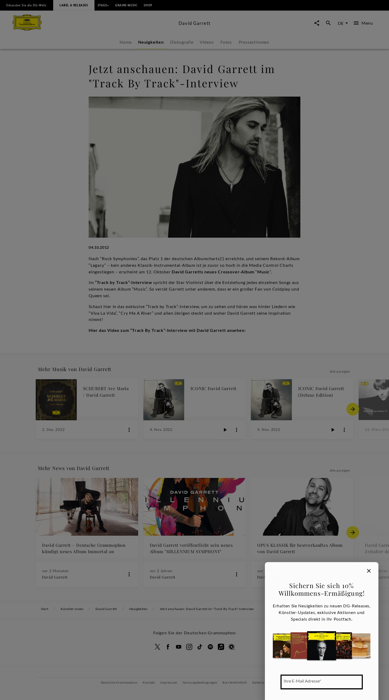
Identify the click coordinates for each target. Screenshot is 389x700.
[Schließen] (369, 571)
